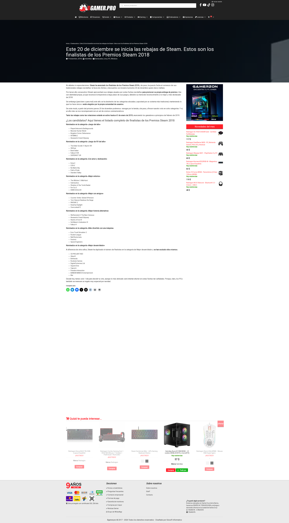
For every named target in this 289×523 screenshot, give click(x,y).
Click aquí (144, 306)
